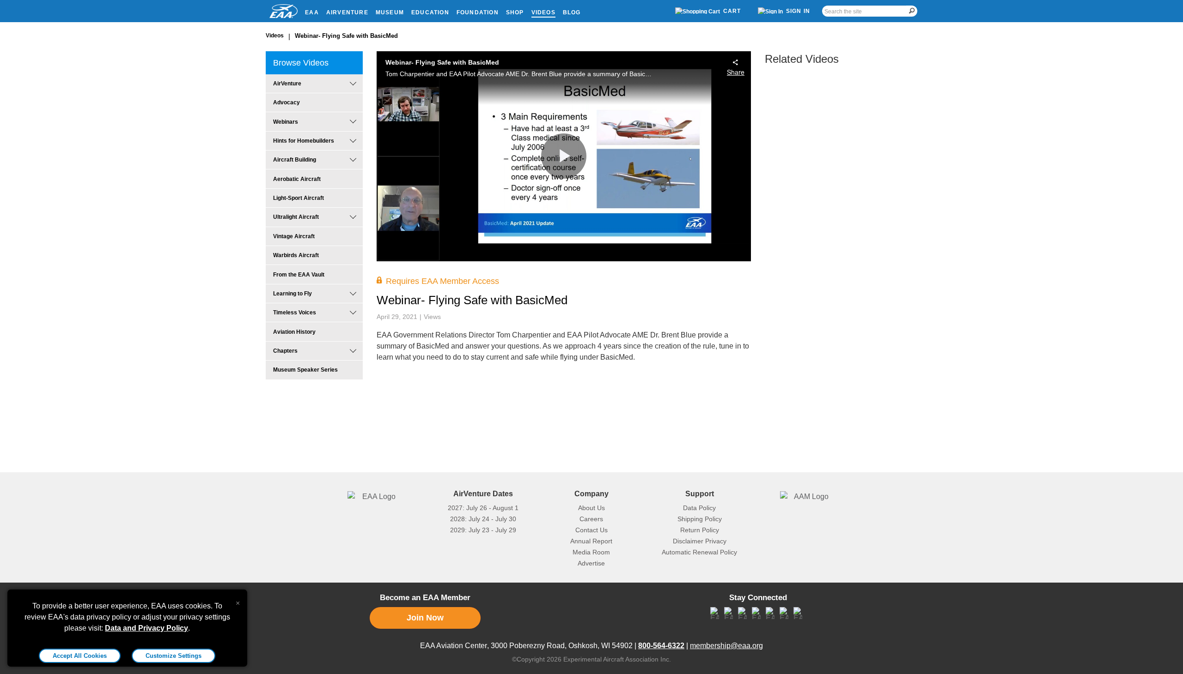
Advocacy (286, 102)
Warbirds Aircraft (296, 255)
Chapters (285, 351)
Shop (515, 12)
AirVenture (347, 12)
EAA (312, 12)
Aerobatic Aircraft (297, 179)
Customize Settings (173, 655)
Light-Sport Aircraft (298, 198)
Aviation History (294, 332)
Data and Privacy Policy (146, 628)
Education (430, 12)
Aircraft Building (294, 159)
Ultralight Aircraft (296, 217)
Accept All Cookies (80, 655)
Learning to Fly (292, 293)
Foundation (478, 12)
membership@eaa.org (726, 646)
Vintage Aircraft (294, 236)
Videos (543, 12)
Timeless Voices (294, 312)
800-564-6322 (661, 646)
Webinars (285, 122)
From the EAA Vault (298, 274)
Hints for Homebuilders (303, 141)
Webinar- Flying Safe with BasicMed (346, 35)
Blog (572, 12)
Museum (390, 12)
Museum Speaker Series (305, 370)
